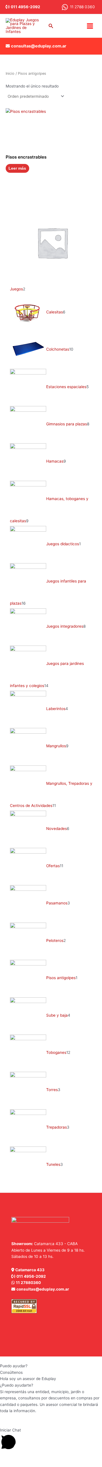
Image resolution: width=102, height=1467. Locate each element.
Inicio (10, 73)
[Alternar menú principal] (90, 26)
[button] (51, 26)
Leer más (17, 168)
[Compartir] (30, 1457)
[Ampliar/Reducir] (5, 1457)
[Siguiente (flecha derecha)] (18, 1464)
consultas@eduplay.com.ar (38, 46)
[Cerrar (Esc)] (43, 1457)
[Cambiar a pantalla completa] (18, 1457)
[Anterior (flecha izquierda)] (5, 1464)
